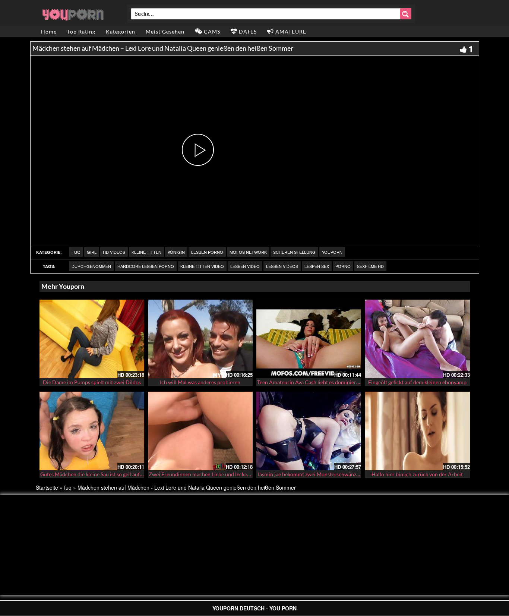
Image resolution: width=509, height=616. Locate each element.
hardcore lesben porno (145, 266)
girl (92, 252)
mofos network (248, 252)
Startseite (47, 487)
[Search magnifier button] (405, 13)
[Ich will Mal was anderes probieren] (200, 339)
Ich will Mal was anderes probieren (200, 382)
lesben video (245, 266)
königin (176, 252)
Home (49, 31)
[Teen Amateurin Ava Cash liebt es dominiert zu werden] (308, 339)
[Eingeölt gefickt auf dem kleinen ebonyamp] (417, 339)
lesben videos (282, 266)
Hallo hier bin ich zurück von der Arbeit (417, 474)
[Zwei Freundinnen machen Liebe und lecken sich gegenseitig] (200, 431)
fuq (76, 252)
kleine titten (146, 252)
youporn (332, 252)
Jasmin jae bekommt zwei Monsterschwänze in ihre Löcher (324, 474)
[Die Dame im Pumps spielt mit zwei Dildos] (91, 339)
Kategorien (120, 31)
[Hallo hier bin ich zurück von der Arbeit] (417, 431)
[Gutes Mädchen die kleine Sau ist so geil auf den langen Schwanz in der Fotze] (91, 431)
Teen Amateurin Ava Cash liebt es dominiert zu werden (320, 382)
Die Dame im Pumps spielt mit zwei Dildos (92, 382)
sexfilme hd (370, 266)
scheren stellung (294, 252)
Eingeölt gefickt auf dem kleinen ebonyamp (417, 382)
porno (343, 266)
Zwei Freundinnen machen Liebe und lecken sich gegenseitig (218, 474)
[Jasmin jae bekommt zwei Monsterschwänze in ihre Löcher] (308, 431)
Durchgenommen (91, 266)
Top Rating (81, 31)
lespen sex (316, 266)
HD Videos (114, 252)
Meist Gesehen (165, 31)
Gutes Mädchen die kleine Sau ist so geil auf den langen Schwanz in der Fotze (127, 474)
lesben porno (207, 252)
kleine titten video (202, 266)
